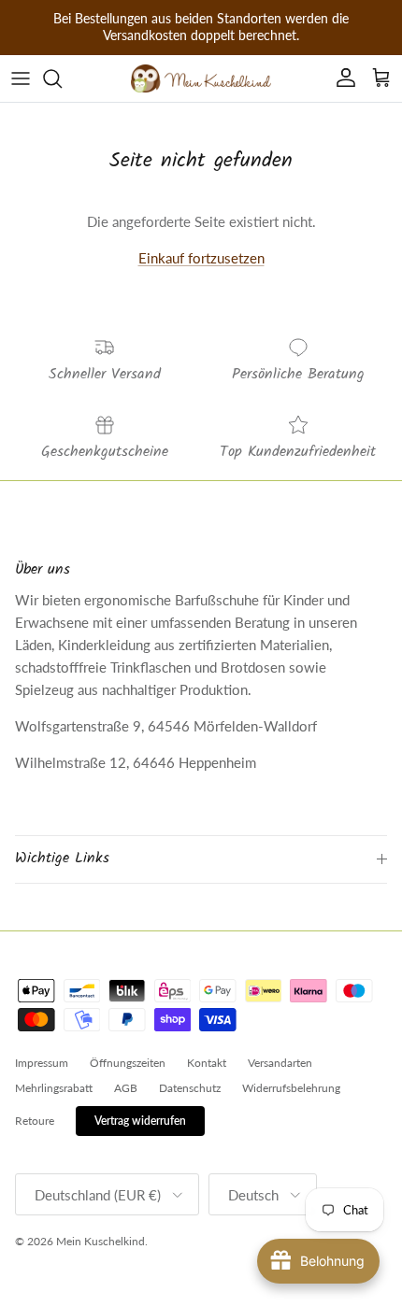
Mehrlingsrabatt (54, 1088)
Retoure (34, 1121)
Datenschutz (190, 1088)
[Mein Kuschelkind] (201, 78)
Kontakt (206, 1063)
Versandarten (280, 1063)
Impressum (41, 1063)
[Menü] (20, 78)
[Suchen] (61, 78)
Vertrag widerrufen (140, 1121)
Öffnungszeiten (127, 1063)
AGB (125, 1088)
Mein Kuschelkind (100, 1241)
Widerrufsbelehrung (291, 1088)
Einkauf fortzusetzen (201, 257)
